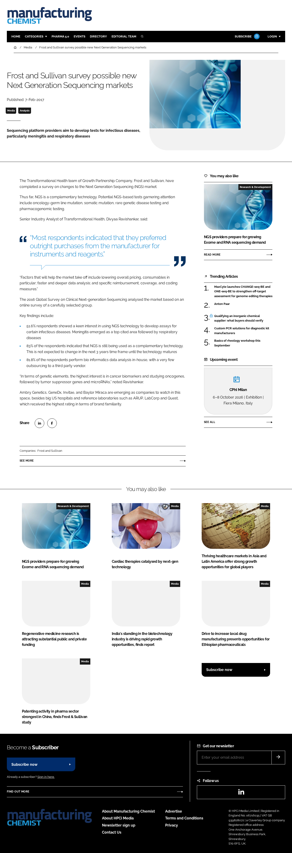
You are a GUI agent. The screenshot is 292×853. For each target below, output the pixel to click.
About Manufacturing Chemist (128, 811)
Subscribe (243, 36)
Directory (98, 36)
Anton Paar (222, 304)
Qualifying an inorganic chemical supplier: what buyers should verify (238, 318)
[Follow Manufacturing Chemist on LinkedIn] (241, 793)
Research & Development (255, 187)
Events (79, 36)
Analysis (24, 110)
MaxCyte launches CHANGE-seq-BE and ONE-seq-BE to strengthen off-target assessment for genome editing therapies (243, 291)
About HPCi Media (118, 818)
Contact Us (111, 832)
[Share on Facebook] (52, 423)
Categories (34, 36)
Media (11, 110)
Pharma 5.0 (60, 36)
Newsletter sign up (118, 825)
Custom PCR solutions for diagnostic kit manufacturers (241, 330)
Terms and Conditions (184, 818)
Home (15, 36)
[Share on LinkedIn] (39, 423)
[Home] (15, 47)
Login (272, 36)
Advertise (173, 811)
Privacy (171, 825)
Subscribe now (219, 670)
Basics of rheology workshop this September (237, 343)
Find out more (18, 791)
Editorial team (124, 36)
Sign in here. (46, 777)
